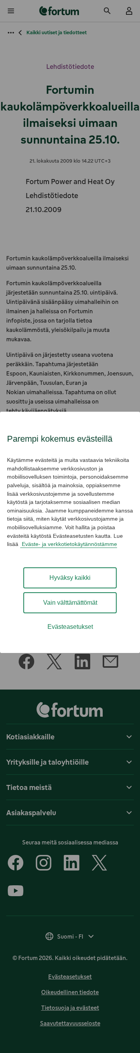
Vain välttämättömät (70, 602)
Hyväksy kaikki (70, 577)
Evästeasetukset (70, 626)
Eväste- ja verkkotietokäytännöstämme (68, 544)
